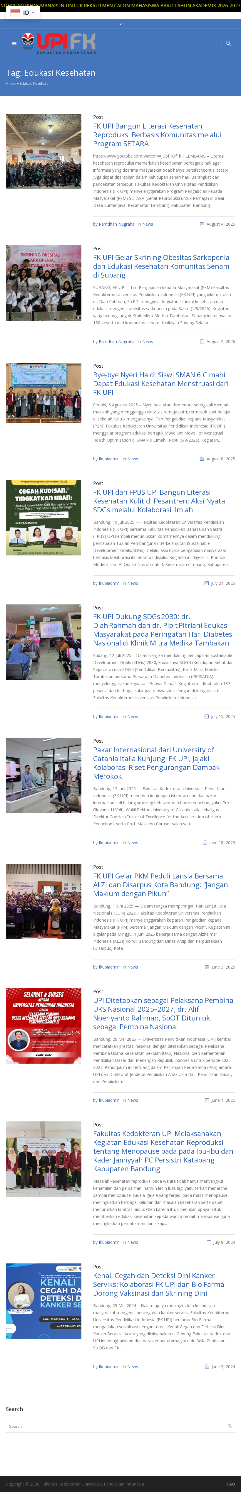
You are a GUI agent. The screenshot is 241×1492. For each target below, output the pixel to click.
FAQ (231, 1484)
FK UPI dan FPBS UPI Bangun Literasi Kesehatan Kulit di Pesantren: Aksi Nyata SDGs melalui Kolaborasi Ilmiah (159, 500)
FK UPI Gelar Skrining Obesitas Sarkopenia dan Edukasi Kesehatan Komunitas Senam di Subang (161, 266)
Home (11, 83)
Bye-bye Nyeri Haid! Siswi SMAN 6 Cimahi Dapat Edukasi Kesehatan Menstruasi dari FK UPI (161, 383)
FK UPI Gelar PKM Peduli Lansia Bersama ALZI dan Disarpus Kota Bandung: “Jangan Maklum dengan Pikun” (160, 884)
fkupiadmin (109, 459)
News (147, 224)
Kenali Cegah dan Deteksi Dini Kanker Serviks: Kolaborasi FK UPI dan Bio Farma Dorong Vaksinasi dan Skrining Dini (158, 1284)
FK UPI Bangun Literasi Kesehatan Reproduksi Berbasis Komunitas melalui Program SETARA (157, 134)
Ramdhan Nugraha (117, 224)
